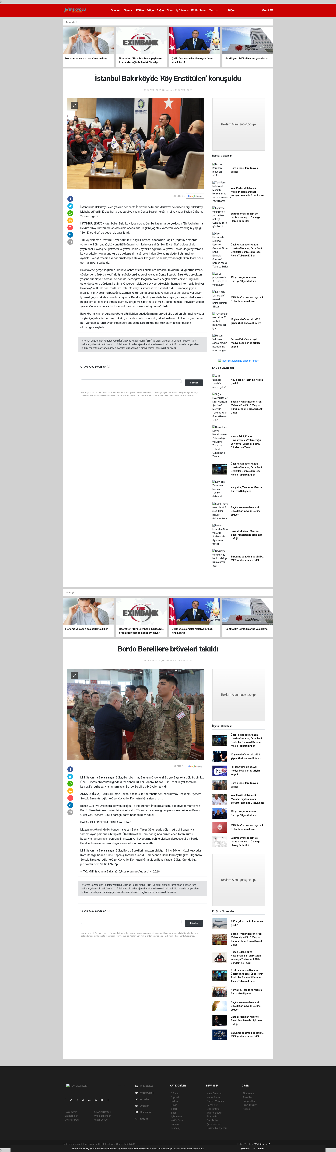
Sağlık (160, 10)
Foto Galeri (146, 1086)
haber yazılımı (143, 1144)
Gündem (116, 10)
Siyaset (128, 10)
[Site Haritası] (103, 1100)
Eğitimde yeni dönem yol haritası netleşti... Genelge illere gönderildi (245, 217)
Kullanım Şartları (102, 1112)
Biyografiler (249, 1101)
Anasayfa (71, 22)
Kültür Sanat (198, 10)
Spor (170, 10)
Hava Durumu (214, 1093)
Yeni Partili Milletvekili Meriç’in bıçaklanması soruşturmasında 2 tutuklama (247, 192)
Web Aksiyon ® (262, 1144)
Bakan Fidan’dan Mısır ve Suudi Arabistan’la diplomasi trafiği (247, 535)
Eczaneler (212, 1105)
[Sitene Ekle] (109, 1100)
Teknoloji (175, 1128)
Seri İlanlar (212, 1120)
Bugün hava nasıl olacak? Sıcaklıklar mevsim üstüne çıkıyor (246, 511)
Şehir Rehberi (214, 1124)
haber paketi (157, 1144)
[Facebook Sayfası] (66, 1100)
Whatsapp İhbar (102, 1115)
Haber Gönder (101, 1119)
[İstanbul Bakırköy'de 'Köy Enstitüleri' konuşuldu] (135, 143)
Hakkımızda (71, 1112)
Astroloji (247, 1108)
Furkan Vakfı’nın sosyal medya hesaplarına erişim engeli (245, 343)
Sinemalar (212, 1116)
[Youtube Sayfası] (84, 1100)
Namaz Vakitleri (215, 1101)
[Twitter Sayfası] (72, 1100)
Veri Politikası (72, 1119)
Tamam (260, 1148)
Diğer (232, 10)
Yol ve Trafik (213, 1097)
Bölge (150, 10)
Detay (246, 1148)
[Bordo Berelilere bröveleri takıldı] (135, 714)
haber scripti (171, 1144)
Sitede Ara (248, 1093)
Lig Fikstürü (213, 1108)
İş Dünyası (182, 10)
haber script (200, 1144)
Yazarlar (144, 1099)
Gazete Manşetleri (217, 1128)
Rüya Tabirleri (250, 1105)
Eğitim (140, 10)
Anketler (247, 1097)
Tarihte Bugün (214, 1112)
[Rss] (97, 1100)
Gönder (194, 382)
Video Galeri (147, 1092)
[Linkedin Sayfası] (90, 1100)
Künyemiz (145, 1112)
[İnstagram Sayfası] (78, 1100)
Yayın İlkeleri (71, 1115)
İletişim (143, 1118)
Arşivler (144, 1105)
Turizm (213, 10)
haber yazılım (186, 1144)
